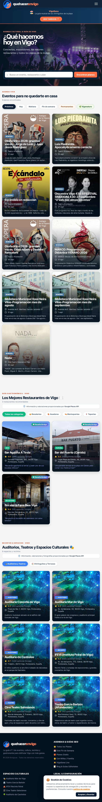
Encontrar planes (86, 74)
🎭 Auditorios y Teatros (15, 564)
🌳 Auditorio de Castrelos (14, 794)
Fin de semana (48, 107)
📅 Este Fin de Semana (64, 750)
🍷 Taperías (90, 414)
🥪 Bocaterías (35, 414)
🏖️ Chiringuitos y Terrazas (43, 564)
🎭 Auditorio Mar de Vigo (14, 778)
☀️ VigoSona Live (61, 762)
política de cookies (81, 789)
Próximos (9, 107)
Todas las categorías (14, 414)
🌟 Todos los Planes (63, 746)
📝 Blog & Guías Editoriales (66, 766)
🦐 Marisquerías (72, 414)
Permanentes (67, 107)
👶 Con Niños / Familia (64, 758)
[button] (26, 139)
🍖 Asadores (53, 414)
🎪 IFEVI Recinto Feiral (13, 786)
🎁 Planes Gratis (61, 754)
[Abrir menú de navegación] (96, 3)
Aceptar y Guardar (86, 794)
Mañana (32, 107)
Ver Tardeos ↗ (51, 19)
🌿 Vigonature (85, 107)
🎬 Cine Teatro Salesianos (14, 790)
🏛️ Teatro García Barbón (14, 782)
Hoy (21, 107)
